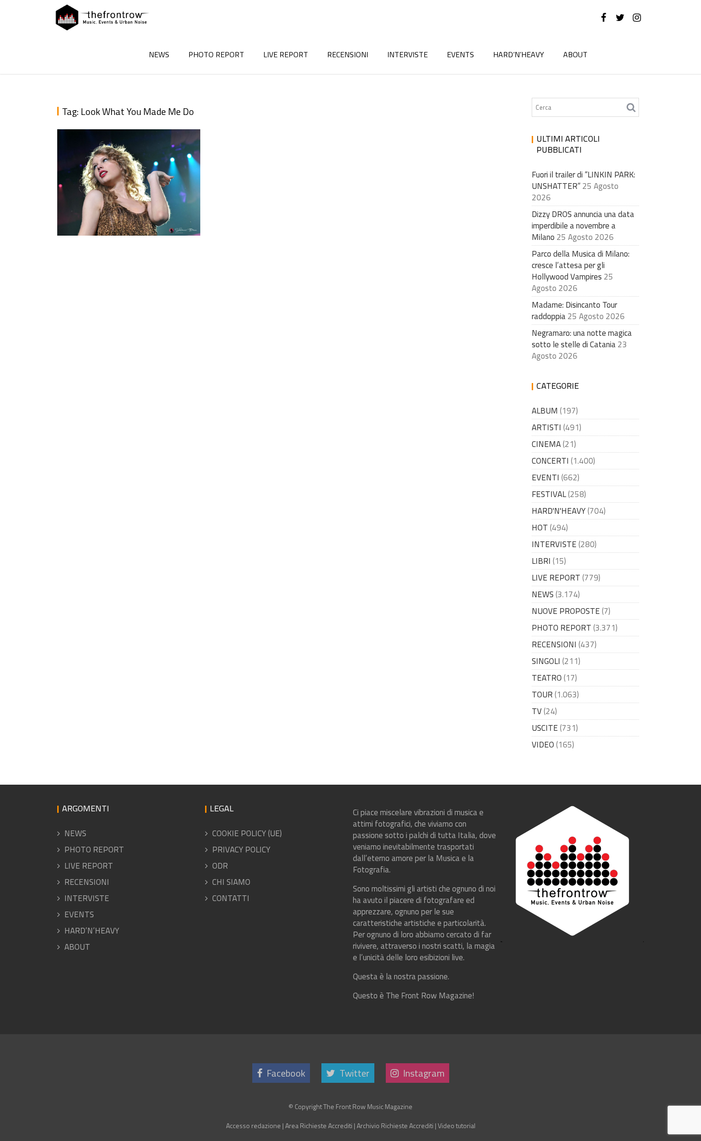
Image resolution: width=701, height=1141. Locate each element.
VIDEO (543, 744)
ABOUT (575, 54)
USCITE (545, 728)
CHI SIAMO (231, 882)
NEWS (159, 54)
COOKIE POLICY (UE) (247, 833)
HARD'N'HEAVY (559, 511)
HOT (540, 527)
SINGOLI (546, 661)
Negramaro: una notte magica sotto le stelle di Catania (582, 339)
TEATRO (547, 678)
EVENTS (460, 54)
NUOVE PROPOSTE (566, 611)
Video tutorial (456, 1125)
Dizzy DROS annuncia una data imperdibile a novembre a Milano (583, 225)
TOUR (542, 694)
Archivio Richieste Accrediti (395, 1125)
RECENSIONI (347, 54)
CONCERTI (550, 461)
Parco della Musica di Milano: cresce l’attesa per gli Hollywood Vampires (580, 265)
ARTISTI (546, 427)
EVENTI (545, 477)
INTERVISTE (407, 54)
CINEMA (546, 444)
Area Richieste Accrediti (318, 1125)
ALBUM (545, 411)
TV (537, 711)
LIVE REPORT (285, 54)
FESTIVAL (549, 494)
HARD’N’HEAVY (518, 54)
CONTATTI (230, 898)
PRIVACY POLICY (241, 849)
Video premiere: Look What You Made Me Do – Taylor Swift (130, 196)
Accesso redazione (253, 1125)
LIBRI (541, 561)
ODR (220, 866)
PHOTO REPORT (216, 54)
